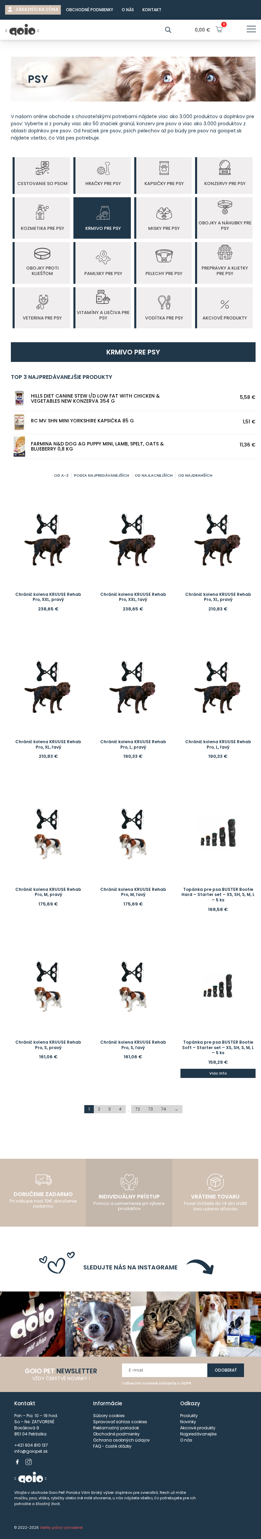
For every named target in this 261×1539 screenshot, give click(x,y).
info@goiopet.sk (31, 1451)
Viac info (218, 1073)
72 (137, 1109)
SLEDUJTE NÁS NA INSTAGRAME (130, 1267)
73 (150, 1109)
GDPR (186, 1383)
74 (163, 1109)
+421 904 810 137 (31, 1445)
